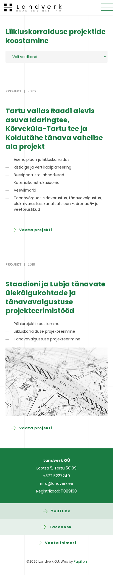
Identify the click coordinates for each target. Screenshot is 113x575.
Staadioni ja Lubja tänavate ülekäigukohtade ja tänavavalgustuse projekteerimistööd (55, 297)
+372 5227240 (56, 476)
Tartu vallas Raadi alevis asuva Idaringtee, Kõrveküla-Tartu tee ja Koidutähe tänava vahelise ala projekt (54, 128)
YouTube (60, 511)
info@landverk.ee (56, 483)
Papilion (80, 561)
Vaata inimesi (60, 542)
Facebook (61, 527)
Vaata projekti (35, 229)
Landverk (40, 7)
